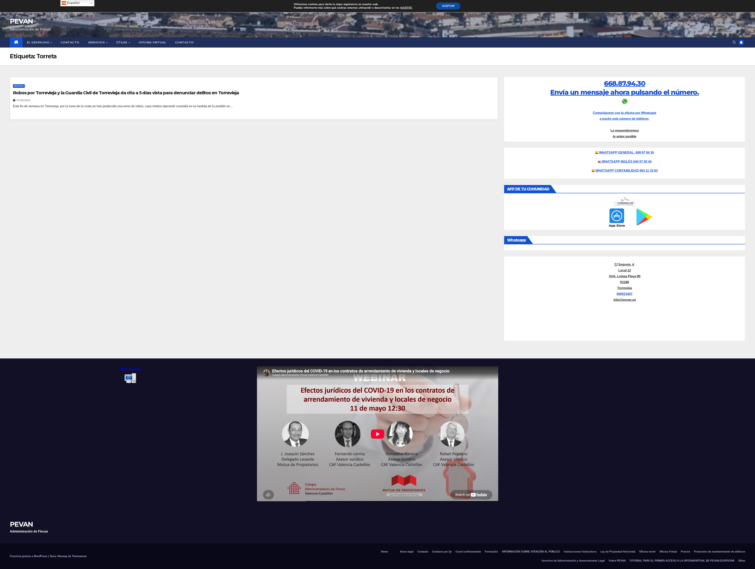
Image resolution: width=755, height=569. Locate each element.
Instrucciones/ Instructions (580, 551)
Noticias (19, 86)
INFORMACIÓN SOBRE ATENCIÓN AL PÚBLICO (531, 551)
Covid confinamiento (468, 551)
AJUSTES (406, 8)
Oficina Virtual (152, 42)
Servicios (97, 42)
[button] (734, 42)
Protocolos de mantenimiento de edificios (719, 551)
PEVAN (21, 21)
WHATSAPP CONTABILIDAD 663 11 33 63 (627, 170)
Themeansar (79, 556)
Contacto (70, 42)
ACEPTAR (448, 6)
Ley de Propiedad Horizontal (617, 551)
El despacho (38, 42)
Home (384, 551)
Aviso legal (406, 551)
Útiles (122, 42)
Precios (685, 551)
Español (72, 3)
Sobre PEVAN (617, 560)
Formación (491, 551)
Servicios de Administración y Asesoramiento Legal (573, 560)
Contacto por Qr (442, 551)
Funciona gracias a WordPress (29, 556)
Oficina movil (647, 551)
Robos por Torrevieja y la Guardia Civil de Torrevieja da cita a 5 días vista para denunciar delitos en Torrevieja (126, 92)
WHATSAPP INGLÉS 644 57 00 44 (627, 161)
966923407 (625, 294)
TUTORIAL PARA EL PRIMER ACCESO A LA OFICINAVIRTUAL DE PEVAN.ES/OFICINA (681, 560)
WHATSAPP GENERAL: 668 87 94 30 (626, 152)
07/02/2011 (24, 100)
